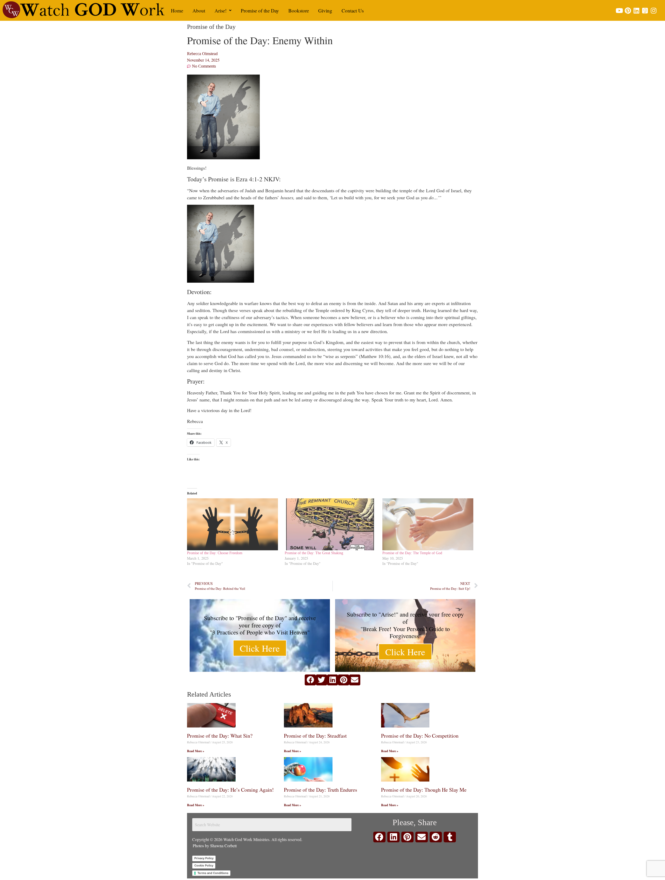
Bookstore (298, 10)
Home (177, 10)
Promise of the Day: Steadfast (315, 735)
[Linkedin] (636, 10)
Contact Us (353, 10)
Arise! (221, 10)
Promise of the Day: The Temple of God (412, 553)
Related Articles (209, 694)
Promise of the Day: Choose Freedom (214, 553)
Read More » (195, 751)
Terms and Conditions (212, 873)
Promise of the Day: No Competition (419, 735)
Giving (325, 10)
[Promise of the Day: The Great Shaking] (331, 524)
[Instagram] (653, 10)
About (198, 10)
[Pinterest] (627, 10)
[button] (223, 10)
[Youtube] (619, 10)
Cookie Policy (203, 865)
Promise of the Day (260, 10)
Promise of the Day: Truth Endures (320, 789)
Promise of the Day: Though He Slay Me (424, 789)
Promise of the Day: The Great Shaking (314, 553)
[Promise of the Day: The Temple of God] (428, 524)
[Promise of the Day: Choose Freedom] (233, 524)
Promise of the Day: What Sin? (219, 735)
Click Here (260, 648)
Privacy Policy (204, 858)
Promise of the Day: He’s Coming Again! (230, 789)
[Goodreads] (645, 10)
